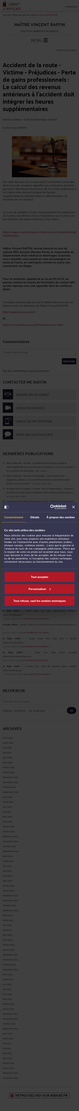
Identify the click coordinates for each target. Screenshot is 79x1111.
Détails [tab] (34, 517)
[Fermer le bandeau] (73, 507)
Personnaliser (37, 588)
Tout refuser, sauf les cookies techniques (39, 600)
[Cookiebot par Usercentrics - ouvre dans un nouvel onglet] (50, 507)
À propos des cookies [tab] (60, 517)
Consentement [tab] (13, 517)
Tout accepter (39, 577)
